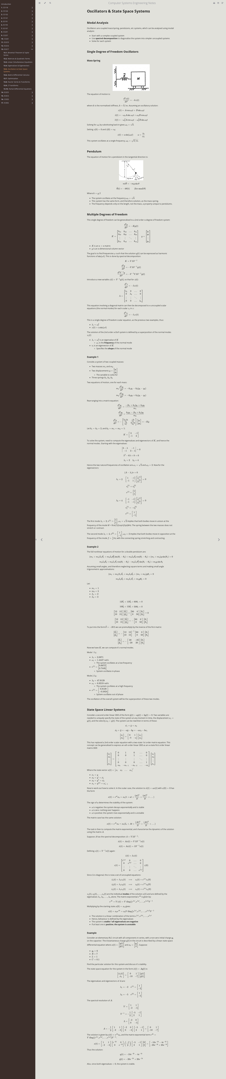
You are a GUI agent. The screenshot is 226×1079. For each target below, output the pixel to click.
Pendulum (94, 151)
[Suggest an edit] (222, 3)
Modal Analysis (97, 23)
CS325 (5, 99)
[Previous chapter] (41, 539)
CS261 (5, 39)
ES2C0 (5, 42)
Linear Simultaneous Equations (18, 62)
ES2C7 (5, 49)
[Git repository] (218, 3)
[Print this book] (214, 3)
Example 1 (92, 356)
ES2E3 (5, 92)
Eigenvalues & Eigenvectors (16, 65)
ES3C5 (5, 96)
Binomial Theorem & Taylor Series (16, 53)
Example (92, 932)
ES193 (4, 25)
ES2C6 (5, 46)
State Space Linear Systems (106, 709)
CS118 (4, 7)
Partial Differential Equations (18, 89)
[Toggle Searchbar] (50, 3)
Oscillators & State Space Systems (15, 70)
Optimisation (11, 78)
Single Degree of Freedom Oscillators (112, 51)
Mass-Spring (93, 60)
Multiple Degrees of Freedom (107, 214)
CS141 (4, 18)
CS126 (4, 11)
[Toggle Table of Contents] (39, 3)
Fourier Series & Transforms (17, 82)
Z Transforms (11, 85)
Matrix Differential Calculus (16, 75)
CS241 (4, 32)
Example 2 (92, 546)
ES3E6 (5, 103)
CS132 (4, 14)
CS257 (4, 35)
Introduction (6, 4)
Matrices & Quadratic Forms (17, 59)
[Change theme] (45, 3)
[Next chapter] (219, 539)
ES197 (4, 28)
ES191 (4, 21)
